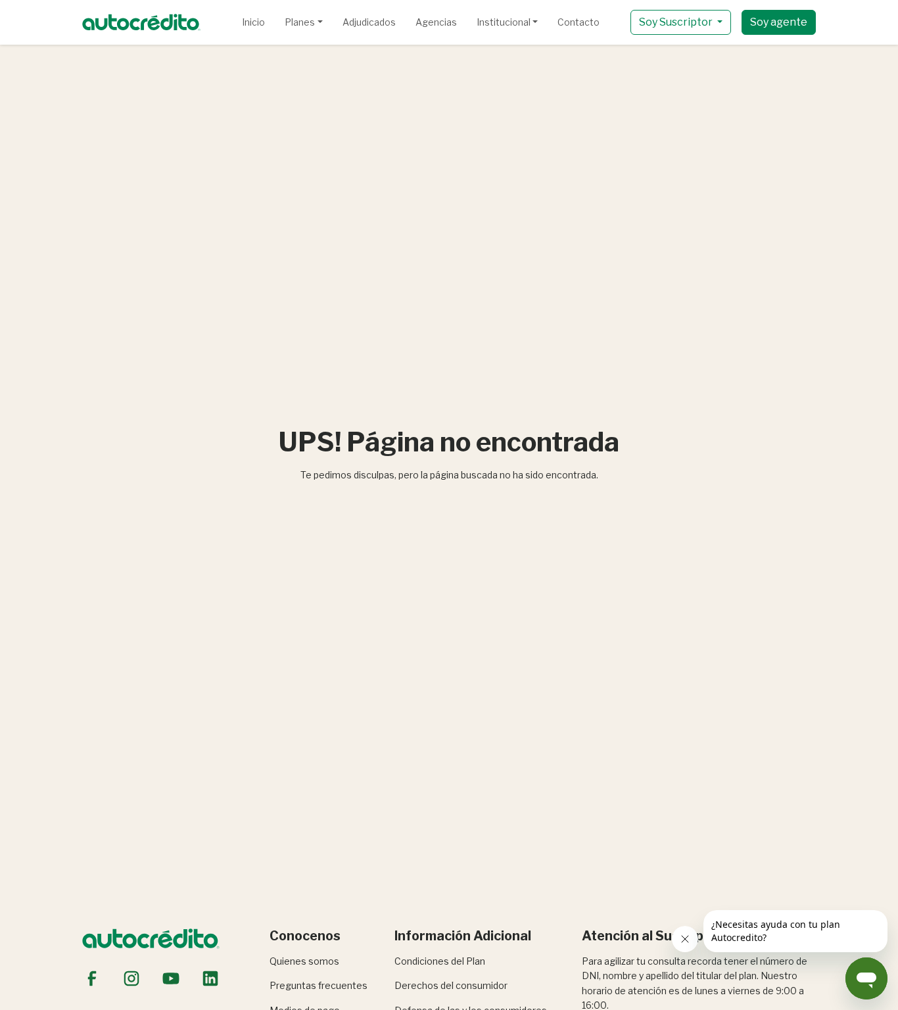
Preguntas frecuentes (318, 985)
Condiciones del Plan (439, 961)
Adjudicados (369, 22)
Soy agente (778, 22)
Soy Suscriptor (677, 22)
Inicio (253, 22)
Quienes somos (304, 961)
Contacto (578, 22)
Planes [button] (300, 22)
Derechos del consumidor (451, 985)
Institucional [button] (504, 22)
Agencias (436, 22)
